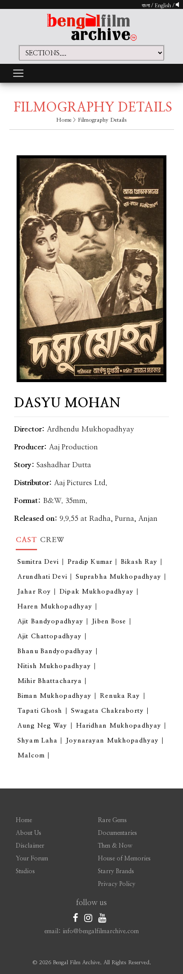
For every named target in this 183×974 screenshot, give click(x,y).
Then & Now (115, 846)
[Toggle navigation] (18, 73)
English (163, 5)
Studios (25, 871)
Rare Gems (112, 820)
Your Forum (32, 859)
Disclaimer (30, 846)
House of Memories (124, 859)
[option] (91, 262)
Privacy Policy (116, 884)
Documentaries (117, 833)
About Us (28, 833)
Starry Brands (116, 871)
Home (63, 120)
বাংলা (146, 5)
